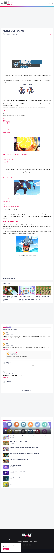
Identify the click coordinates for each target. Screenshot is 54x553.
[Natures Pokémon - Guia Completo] (6, 443)
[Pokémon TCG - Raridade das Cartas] (6, 461)
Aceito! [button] (5, 549)
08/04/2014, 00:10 (14, 354)
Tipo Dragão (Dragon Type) (17, 483)
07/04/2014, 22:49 (9, 334)
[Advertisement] (27, 17)
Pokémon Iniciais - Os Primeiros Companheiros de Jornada (24, 453)
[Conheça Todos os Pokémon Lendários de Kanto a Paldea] (6, 449)
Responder (5, 339)
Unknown (8, 333)
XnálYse (13, 278)
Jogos (8, 278)
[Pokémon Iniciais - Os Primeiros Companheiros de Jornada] (6, 455)
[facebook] (24, 545)
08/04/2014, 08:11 (9, 363)
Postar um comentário (27, 390)
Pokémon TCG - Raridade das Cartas (19, 459)
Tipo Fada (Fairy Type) (15, 465)
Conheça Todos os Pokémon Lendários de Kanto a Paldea (24, 447)
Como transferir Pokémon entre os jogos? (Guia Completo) (10, 298)
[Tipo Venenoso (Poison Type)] (6, 473)
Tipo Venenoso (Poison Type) (17, 471)
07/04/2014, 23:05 (9, 345)
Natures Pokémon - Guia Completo (42, 297)
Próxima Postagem (47, 395)
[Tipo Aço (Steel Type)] (6, 478)
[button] (2, 3)
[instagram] (30, 545)
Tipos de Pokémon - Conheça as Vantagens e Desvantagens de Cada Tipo (27, 298)
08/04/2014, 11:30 (9, 373)
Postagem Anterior (6, 395)
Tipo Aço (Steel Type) (15, 477)
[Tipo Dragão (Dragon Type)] (6, 484)
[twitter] (27, 545)
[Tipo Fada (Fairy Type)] (6, 467)
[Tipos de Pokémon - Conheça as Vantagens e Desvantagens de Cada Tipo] (6, 437)
